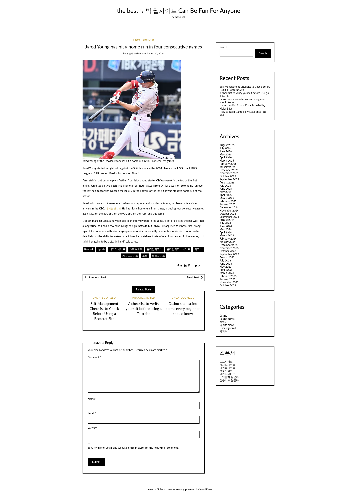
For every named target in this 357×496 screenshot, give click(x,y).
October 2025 (228, 176)
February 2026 (228, 164)
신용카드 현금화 (229, 380)
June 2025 (226, 189)
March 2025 (227, 198)
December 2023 (229, 245)
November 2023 (229, 248)
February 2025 (228, 201)
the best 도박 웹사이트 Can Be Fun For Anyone (178, 11)
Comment (94, 357)
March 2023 (227, 273)
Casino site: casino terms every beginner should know (183, 309)
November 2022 (229, 282)
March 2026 (227, 161)
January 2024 (227, 242)
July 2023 (225, 260)
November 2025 (229, 173)
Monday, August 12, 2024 (150, 54)
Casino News (227, 319)
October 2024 (228, 214)
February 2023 (228, 276)
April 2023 (226, 270)
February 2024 (228, 239)
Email (92, 413)
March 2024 (227, 235)
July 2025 (225, 186)
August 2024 (227, 220)
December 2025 (229, 170)
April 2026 (226, 157)
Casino (223, 316)
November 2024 (229, 210)
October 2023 (228, 251)
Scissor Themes (166, 489)
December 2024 (229, 207)
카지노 (198, 249)
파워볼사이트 (227, 368)
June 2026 (226, 151)
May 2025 (225, 192)
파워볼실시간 (114, 208)
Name (92, 399)
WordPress (206, 489)
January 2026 (227, 167)
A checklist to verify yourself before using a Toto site (144, 309)
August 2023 (227, 257)
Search (223, 47)
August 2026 (227, 145)
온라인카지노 (154, 249)
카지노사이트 (130, 256)
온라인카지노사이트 (178, 249)
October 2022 (228, 285)
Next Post (193, 277)
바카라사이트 (117, 249)
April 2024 (226, 232)
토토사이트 (158, 256)
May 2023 (225, 267)
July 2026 (225, 148)
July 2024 (225, 223)
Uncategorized (143, 40)
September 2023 (229, 254)
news (223, 322)
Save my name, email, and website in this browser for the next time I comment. (133, 448)
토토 (144, 256)
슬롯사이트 (226, 371)
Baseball (88, 249)
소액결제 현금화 (229, 377)
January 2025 (227, 204)
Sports (101, 249)
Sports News (227, 325)
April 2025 (226, 195)
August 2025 (227, 182)
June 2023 (226, 264)
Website (92, 428)
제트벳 (130, 54)
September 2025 (229, 179)
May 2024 (225, 229)
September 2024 (229, 217)
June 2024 (226, 226)
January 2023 (227, 279)
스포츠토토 (135, 249)
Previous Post (97, 277)
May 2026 (225, 154)
